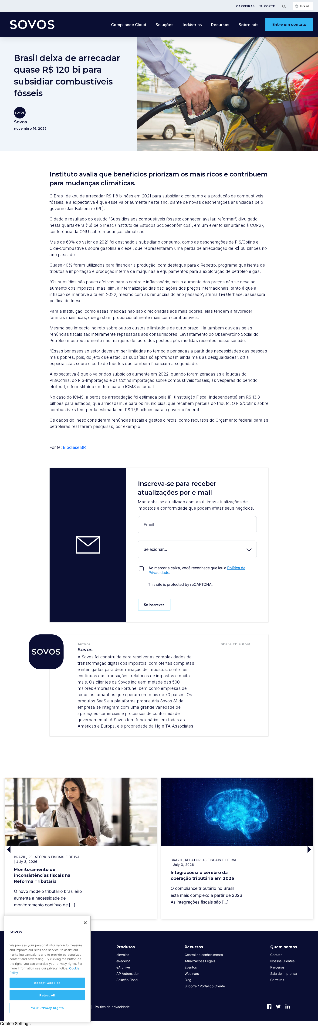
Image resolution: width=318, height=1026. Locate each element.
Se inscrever (154, 604)
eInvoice (122, 955)
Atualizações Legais (200, 961)
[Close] (85, 923)
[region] (47, 969)
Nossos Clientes (282, 961)
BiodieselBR (74, 447)
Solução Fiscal (127, 980)
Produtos (125, 947)
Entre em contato (289, 24)
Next (275, 850)
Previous (42, 850)
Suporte (267, 6)
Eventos (191, 967)
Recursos (194, 947)
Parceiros (277, 967)
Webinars (192, 973)
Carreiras (245, 6)
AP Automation (127, 973)
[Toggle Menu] (283, 6)
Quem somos (283, 947)
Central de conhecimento (204, 955)
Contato (276, 955)
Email (139, 519)
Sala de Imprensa (283, 973)
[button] (226, 654)
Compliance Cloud (128, 25)
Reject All (47, 995)
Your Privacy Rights (47, 1008)
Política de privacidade (112, 1007)
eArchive (123, 967)
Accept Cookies (47, 983)
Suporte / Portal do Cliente (205, 986)
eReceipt (123, 961)
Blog (188, 980)
